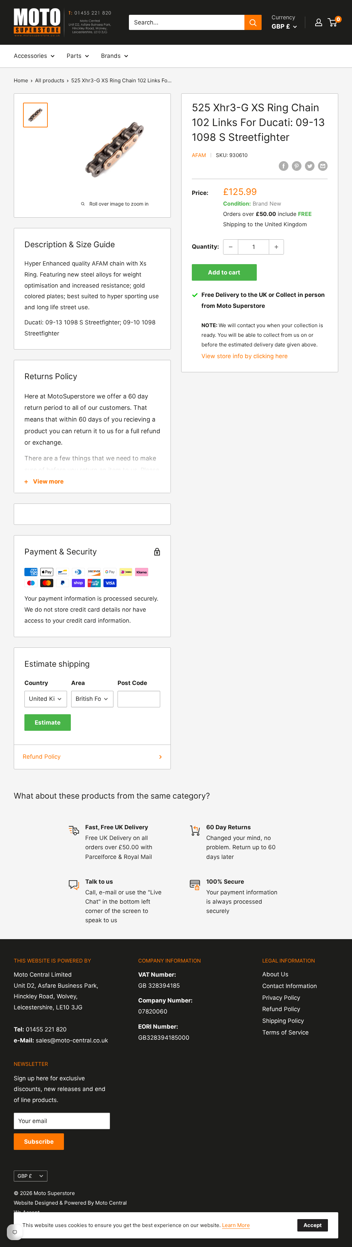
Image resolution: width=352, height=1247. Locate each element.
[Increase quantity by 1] (276, 247)
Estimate (47, 722)
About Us (275, 974)
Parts (74, 55)
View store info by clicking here (244, 356)
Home (21, 80)
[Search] (253, 22)
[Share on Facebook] (283, 166)
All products (49, 80)
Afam (199, 155)
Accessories (30, 55)
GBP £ (25, 1176)
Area (78, 682)
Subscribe (39, 1141)
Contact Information (289, 986)
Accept (313, 1225)
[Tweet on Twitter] (310, 166)
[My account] (318, 22)
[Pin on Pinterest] (296, 166)
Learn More (236, 1225)
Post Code (132, 682)
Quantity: (205, 246)
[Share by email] (323, 166)
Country (36, 682)
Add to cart (224, 272)
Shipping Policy (283, 1020)
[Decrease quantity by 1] (230, 247)
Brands (111, 55)
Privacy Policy (281, 997)
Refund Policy (41, 756)
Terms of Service (285, 1032)
